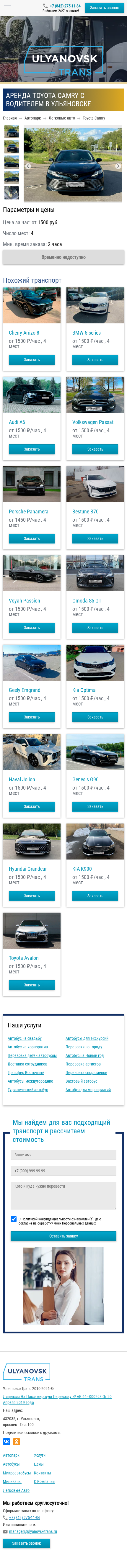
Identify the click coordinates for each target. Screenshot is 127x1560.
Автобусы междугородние (30, 1081)
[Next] (118, 166)
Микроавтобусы (17, 1473)
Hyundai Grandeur (28, 869)
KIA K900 (82, 869)
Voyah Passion (24, 600)
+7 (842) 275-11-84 (65, 6)
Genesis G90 (85, 779)
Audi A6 (17, 422)
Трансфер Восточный (26, 1072)
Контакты (42, 1473)
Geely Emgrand (24, 690)
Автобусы (11, 1464)
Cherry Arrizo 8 (24, 332)
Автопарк (11, 1455)
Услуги (39, 1455)
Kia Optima (84, 690)
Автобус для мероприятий (88, 1089)
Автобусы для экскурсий (87, 1038)
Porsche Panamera (28, 511)
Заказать (32, 359)
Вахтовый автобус (81, 1081)
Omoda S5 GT (86, 600)
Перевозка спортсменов (86, 1072)
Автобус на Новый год (85, 1055)
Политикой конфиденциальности (46, 1219)
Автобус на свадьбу (25, 1038)
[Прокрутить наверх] (19, 1546)
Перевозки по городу (84, 1047)
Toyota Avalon (24, 958)
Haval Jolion (22, 779)
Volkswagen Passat (92, 422)
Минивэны (12, 1481)
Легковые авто (16, 1490)
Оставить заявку (63, 1236)
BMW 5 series (86, 332)
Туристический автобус (28, 1089)
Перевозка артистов (83, 1064)
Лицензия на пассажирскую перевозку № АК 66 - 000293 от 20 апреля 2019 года (57, 1399)
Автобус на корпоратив (28, 1047)
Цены (39, 1464)
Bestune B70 (85, 511)
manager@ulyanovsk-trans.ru (33, 1531)
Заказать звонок (104, 7)
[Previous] (28, 166)
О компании (44, 1481)
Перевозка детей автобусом (32, 1055)
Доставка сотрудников (27, 1064)
